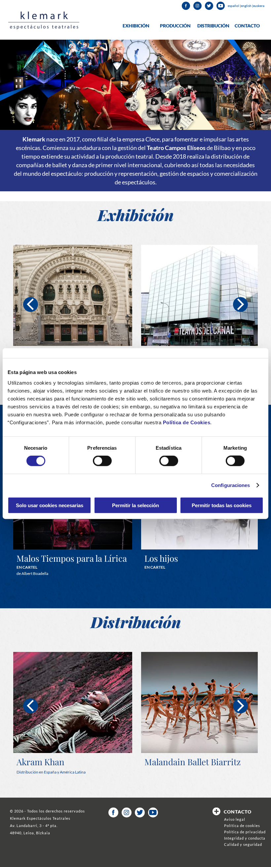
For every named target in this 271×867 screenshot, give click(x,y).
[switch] (102, 461)
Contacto (247, 25)
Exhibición (136, 25)
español (234, 6)
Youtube (220, 6)
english (246, 6)
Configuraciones (230, 485)
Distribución (213, 25)
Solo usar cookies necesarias (49, 505)
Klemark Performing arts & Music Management (43, 20)
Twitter (209, 6)
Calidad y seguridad (243, 844)
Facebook (186, 6)
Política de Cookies (187, 422)
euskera (258, 6)
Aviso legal (234, 819)
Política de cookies (242, 825)
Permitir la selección (135, 505)
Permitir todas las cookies (222, 505)
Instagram (197, 6)
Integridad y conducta (244, 838)
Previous (30, 304)
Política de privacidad (245, 832)
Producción (175, 25)
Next (240, 304)
